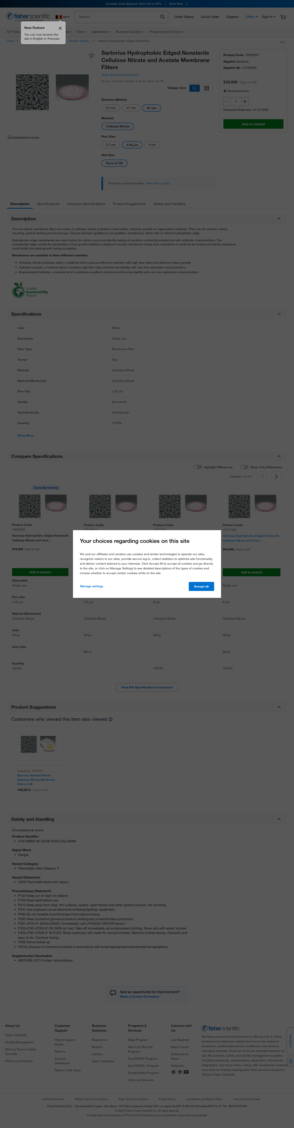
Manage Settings (91, 586)
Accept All (201, 586)
